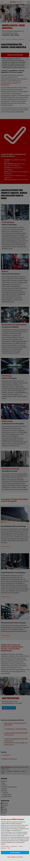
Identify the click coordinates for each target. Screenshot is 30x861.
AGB (9, 848)
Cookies (20, 846)
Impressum (3, 848)
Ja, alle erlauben (15, 852)
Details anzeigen (5, 846)
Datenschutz (14, 846)
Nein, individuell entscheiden (15, 857)
